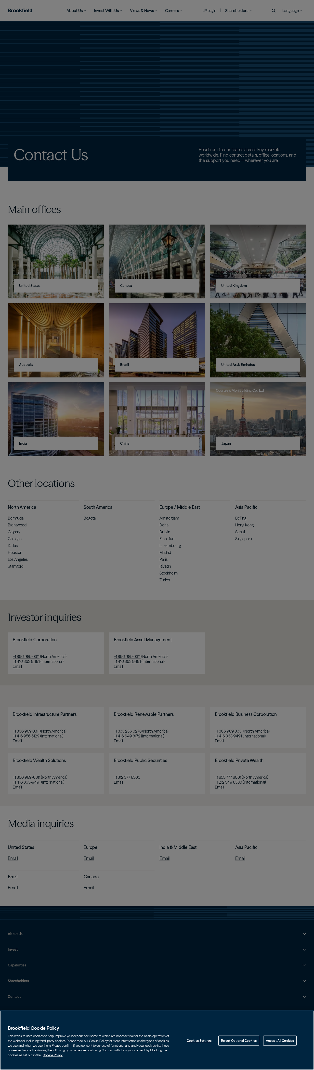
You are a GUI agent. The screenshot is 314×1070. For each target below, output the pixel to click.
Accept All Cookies (280, 1040)
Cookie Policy (53, 1055)
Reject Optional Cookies (239, 1040)
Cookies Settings (199, 1040)
